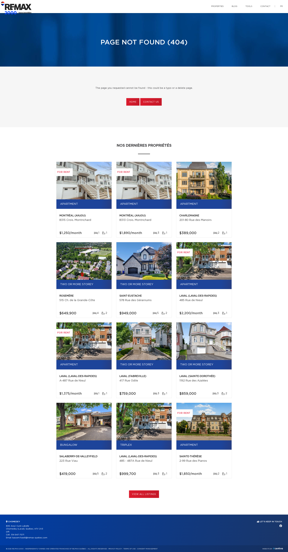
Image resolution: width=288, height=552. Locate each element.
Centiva (278, 548)
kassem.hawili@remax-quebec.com (29, 538)
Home (132, 102)
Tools (248, 6)
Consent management (147, 549)
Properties (217, 6)
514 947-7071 (17, 535)
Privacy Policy (115, 549)
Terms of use (129, 549)
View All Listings (144, 494)
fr (281, 6)
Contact (265, 6)
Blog (234, 6)
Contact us (151, 102)
